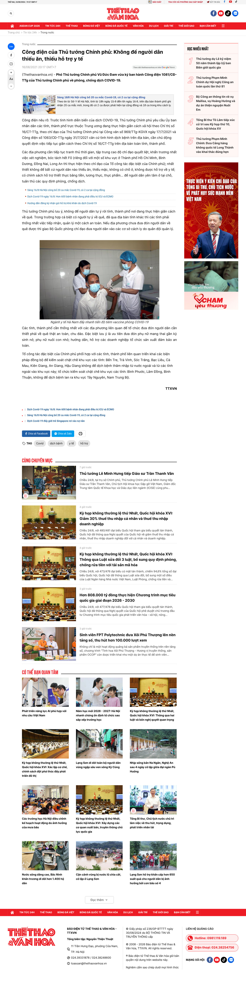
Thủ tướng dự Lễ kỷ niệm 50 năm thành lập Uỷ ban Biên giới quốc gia (213, 63)
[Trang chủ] (12, 26)
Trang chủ (14, 32)
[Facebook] (224, 2)
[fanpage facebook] (214, 13)
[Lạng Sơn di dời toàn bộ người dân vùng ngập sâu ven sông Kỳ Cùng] (99, 743)
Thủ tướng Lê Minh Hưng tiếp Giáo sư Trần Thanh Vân (127, 473)
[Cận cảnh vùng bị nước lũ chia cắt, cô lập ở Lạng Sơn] (99, 855)
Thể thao (72, 26)
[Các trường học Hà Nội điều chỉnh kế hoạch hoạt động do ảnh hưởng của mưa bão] (45, 799)
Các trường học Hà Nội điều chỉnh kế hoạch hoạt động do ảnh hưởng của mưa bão (44, 823)
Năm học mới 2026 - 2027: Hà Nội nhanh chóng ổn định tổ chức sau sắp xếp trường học (98, 715)
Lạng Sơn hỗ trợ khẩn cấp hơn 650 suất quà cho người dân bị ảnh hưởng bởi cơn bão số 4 (152, 879)
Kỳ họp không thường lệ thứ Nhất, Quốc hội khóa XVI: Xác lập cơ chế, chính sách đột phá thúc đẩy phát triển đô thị (45, 769)
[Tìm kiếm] (11, 13)
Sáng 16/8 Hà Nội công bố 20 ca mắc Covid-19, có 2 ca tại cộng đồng (101, 97)
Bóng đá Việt (91, 26)
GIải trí (168, 26)
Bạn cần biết (208, 26)
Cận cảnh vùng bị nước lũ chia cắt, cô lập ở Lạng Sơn (98, 877)
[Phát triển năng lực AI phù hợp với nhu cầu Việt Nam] (45, 692)
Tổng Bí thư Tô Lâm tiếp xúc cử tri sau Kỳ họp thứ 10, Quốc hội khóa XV (215, 124)
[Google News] (154, 68)
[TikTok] (237, 2)
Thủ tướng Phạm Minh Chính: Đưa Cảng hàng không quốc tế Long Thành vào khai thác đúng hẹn (215, 145)
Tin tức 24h (52, 26)
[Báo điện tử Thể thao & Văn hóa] (123, 13)
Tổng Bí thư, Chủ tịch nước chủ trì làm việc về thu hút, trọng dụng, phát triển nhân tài (152, 823)
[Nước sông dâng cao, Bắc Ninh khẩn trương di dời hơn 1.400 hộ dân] (45, 855)
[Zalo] (235, 13)
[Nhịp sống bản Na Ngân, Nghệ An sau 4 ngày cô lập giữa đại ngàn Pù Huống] (153, 743)
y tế (71, 443)
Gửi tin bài (215, 2)
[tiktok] (228, 13)
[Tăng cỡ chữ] (11, 72)
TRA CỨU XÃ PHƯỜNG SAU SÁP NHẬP (185, 2)
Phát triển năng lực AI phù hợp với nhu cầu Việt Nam (44, 713)
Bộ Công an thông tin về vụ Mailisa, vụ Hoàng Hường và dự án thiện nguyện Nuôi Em (215, 103)
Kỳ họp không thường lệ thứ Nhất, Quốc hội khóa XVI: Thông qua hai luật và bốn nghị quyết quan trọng (152, 715)
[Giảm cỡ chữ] (11, 86)
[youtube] (221, 13)
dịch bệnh (56, 443)
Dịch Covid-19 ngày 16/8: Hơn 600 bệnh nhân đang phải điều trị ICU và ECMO (70, 196)
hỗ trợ (84, 443)
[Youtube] (230, 2)
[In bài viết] (11, 63)
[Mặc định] (11, 79)
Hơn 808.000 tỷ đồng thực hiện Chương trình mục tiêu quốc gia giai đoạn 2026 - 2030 (127, 598)
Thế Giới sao (186, 26)
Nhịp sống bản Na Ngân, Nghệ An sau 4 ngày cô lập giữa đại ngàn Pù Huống (152, 767)
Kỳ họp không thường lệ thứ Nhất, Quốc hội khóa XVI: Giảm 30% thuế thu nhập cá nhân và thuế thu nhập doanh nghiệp (126, 518)
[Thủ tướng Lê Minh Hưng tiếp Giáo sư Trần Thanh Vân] (49, 483)
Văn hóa (138, 26)
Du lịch (153, 26)
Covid (40, 443)
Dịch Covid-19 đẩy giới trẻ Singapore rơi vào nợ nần (56, 421)
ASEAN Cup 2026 (29, 26)
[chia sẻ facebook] (11, 55)
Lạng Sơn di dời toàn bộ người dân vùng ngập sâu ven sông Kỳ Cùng (98, 765)
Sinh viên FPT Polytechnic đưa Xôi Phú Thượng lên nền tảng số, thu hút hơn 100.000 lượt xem (128, 637)
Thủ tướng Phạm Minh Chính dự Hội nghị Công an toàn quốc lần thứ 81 (215, 82)
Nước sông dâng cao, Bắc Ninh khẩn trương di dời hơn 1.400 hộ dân (43, 879)
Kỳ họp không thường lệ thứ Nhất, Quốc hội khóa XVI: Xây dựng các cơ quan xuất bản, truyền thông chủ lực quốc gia (99, 825)
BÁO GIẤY (157, 2)
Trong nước (47, 32)
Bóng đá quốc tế (116, 26)
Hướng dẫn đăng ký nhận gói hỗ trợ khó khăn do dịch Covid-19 (62, 203)
